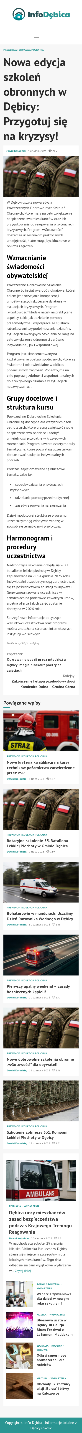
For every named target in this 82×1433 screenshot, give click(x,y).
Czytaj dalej (23, 1271)
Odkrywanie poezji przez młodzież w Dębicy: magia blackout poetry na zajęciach (37, 662)
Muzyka (42, 1314)
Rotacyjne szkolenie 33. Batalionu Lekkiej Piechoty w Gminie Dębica (41, 809)
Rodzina (57, 1346)
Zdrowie (42, 1350)
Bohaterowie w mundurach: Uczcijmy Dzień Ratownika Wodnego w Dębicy (41, 882)
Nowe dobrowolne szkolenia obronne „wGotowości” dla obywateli (41, 1028)
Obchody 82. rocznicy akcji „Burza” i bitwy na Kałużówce (19, 1386)
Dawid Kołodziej (16, 151)
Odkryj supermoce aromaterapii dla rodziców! (19, 1356)
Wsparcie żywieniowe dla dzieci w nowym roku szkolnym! (19, 1294)
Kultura (42, 1378)
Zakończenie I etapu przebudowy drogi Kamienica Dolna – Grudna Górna (43, 681)
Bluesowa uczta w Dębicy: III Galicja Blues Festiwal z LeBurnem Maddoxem (19, 1325)
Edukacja (15, 1206)
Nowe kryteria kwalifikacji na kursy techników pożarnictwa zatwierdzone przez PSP (41, 730)
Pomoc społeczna (48, 1284)
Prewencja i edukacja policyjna (23, 50)
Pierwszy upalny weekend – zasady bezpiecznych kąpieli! (41, 955)
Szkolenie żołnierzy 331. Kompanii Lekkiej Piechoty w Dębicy (41, 1100)
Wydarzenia (31, 1206)
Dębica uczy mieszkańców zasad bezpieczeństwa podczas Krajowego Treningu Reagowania (41, 1180)
